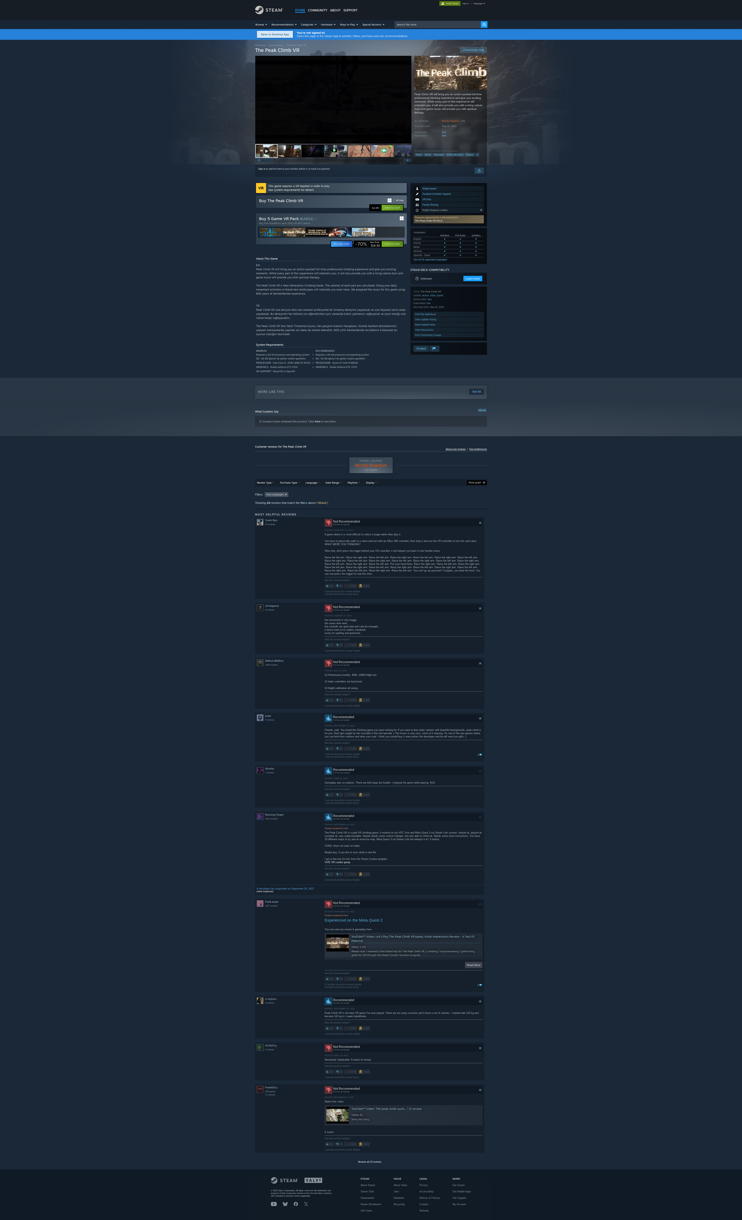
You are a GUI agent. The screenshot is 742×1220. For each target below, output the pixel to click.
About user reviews (456, 449)
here (318, 421)
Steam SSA (367, 1191)
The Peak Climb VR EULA (428, 220)
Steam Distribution (371, 1204)
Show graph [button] (474, 482)
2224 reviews (271, 819)
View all (482, 410)
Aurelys (269, 768)
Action (419, 154)
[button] (262, 24)
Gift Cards (366, 1210)
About (335, 10)
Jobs (396, 1191)
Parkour (470, 154)
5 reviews (269, 1049)
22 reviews (270, 524)
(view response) (265, 891)
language (477, 3)
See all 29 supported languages (430, 259)
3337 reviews (271, 906)
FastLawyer (272, 901)
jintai (268, 715)
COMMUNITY (317, 10)
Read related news (425, 324)
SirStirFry (271, 1045)
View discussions (424, 329)
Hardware (399, 1197)
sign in (465, 3)
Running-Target (274, 814)
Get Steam (459, 1185)
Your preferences (478, 449)
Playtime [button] (352, 482)
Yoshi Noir (271, 520)
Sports (428, 154)
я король (271, 998)
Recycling (399, 1204)
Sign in (261, 169)
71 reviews (270, 1095)
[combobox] (438, 24)
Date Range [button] (332, 482)
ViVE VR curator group (337, 862)
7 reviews (269, 772)
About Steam (368, 1185)
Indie (432, 295)
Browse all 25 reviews (369, 1162)
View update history (426, 319)
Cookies (424, 1204)
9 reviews (269, 610)
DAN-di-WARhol (274, 660)
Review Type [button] (264, 482)
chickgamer (272, 605)
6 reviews (269, 1003)
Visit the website (424, 314)
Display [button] (370, 482)
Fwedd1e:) (271, 1087)
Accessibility (427, 1191)
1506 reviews (271, 665)
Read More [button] (474, 965)
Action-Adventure (455, 154)
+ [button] (477, 154)
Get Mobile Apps (462, 1191)
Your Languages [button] (275, 494)
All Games (260, 45)
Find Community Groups (428, 335)
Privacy (424, 1185)
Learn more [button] (473, 278)
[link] (367, 244)
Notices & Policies (430, 1197)
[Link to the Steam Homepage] (269, 13)
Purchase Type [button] (288, 482)
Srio (444, 132)
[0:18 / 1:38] (333, 100)
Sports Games (276, 45)
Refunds (424, 1210)
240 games (270, 1091)
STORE (300, 10)
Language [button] (311, 482)
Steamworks (367, 1197)
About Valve (400, 1185)
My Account (459, 1204)
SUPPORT (350, 10)
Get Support (459, 1197)
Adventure (439, 154)
